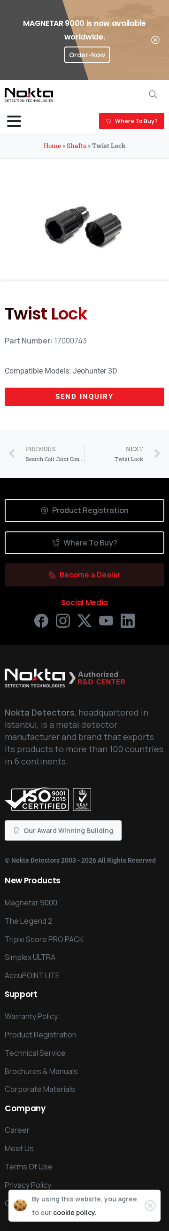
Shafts (76, 145)
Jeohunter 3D (95, 370)
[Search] (153, 94)
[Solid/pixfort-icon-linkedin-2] (127, 620)
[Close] (155, 40)
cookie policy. (75, 1212)
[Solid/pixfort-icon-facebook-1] (41, 620)
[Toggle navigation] (14, 121)
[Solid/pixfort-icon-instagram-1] (63, 620)
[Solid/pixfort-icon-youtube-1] (106, 620)
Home (52, 145)
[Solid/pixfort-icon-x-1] (84, 620)
